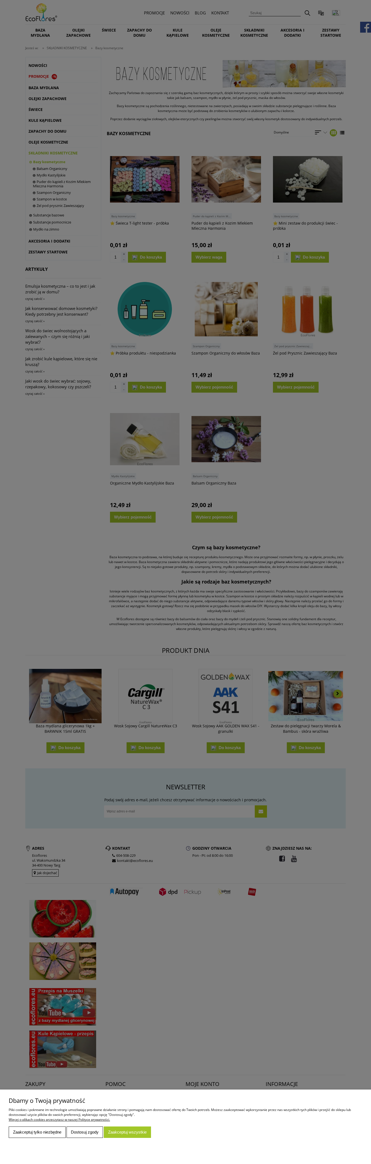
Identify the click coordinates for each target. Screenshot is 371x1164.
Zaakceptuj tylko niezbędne (37, 1132)
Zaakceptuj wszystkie (127, 1132)
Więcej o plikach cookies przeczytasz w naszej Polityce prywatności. (59, 1119)
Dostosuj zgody (85, 1132)
